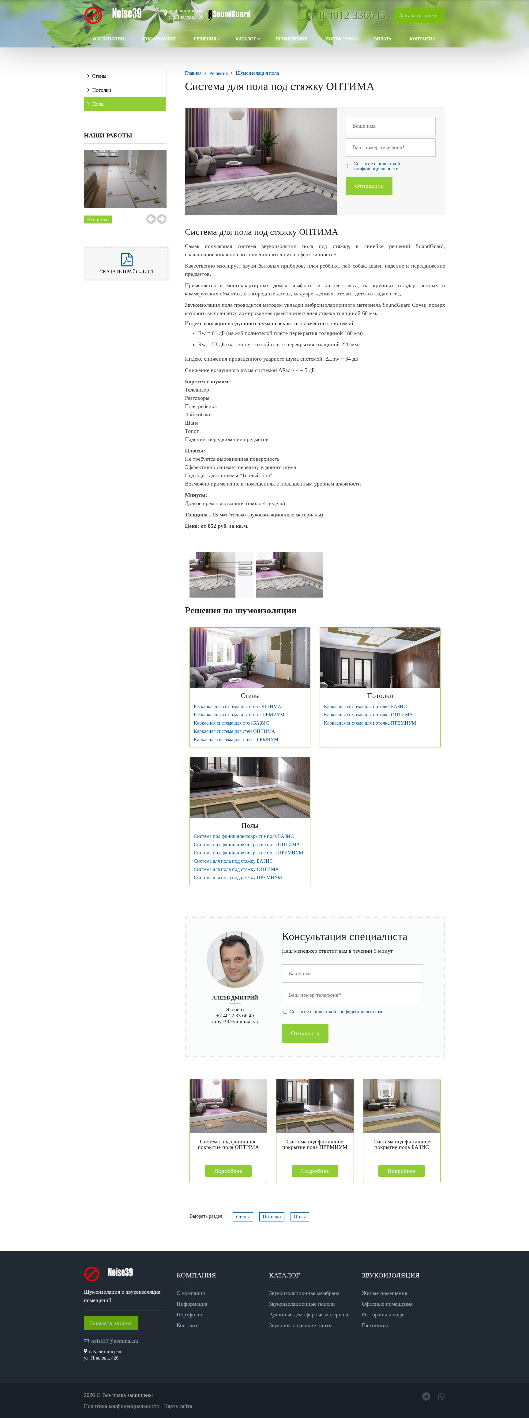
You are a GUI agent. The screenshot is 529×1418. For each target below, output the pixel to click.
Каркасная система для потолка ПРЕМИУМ (370, 723)
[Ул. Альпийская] (125, 179)
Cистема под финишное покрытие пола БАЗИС (244, 836)
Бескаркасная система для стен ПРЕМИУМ (239, 715)
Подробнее (228, 1171)
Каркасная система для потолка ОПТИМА (368, 715)
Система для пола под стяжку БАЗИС (233, 861)
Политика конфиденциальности (121, 1406)
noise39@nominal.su (235, 1022)
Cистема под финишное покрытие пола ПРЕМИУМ (248, 853)
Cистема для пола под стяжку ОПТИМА (236, 869)
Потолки (101, 90)
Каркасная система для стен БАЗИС (231, 723)
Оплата (382, 39)
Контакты (422, 39)
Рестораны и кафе (383, 1314)
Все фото (98, 219)
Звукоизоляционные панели (302, 1304)
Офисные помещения (387, 1304)
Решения (205, 39)
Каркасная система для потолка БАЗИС (365, 706)
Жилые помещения (384, 1293)
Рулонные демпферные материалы (310, 1314)
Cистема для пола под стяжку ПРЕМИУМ (238, 877)
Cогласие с (377, 166)
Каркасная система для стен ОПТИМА (234, 731)
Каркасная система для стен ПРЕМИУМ (236, 739)
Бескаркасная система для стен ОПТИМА (237, 706)
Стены (99, 76)
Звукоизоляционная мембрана (304, 1293)
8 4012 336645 (352, 15)
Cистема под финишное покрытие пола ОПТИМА (247, 844)
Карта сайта (178, 1406)
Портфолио (339, 39)
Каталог (246, 39)
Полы (98, 104)
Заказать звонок (111, 1323)
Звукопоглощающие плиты (300, 1325)
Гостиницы (375, 1325)
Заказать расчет (420, 15)
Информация (159, 39)
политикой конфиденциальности (377, 166)
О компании (108, 39)
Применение (291, 39)
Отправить (369, 186)
